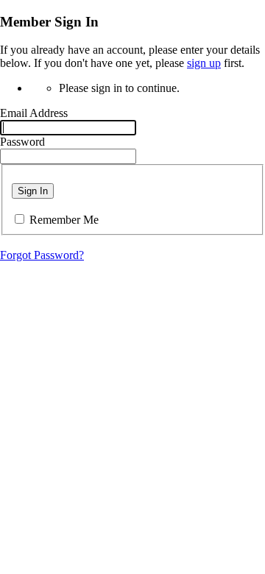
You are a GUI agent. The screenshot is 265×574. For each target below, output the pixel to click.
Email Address (34, 113)
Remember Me (64, 219)
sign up (204, 63)
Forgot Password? (42, 255)
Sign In (33, 190)
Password (22, 141)
